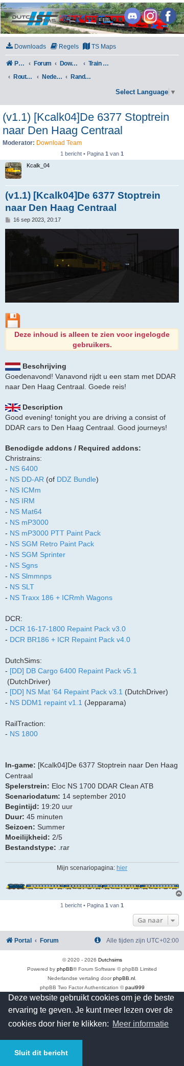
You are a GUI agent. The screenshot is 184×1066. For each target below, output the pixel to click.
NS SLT (22, 587)
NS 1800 (24, 734)
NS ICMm (25, 490)
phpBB (65, 969)
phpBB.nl (124, 978)
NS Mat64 (26, 511)
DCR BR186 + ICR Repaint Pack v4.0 (70, 639)
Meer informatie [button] (140, 1023)
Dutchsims (110, 960)
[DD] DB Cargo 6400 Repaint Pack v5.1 (73, 671)
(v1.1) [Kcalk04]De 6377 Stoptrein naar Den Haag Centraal (86, 124)
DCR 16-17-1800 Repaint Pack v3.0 (68, 629)
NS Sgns (24, 565)
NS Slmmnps (31, 576)
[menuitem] (25, 47)
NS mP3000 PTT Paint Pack (55, 533)
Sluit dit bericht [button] (41, 1053)
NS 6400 (24, 468)
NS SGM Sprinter (37, 554)
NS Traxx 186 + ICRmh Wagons (61, 597)
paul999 (135, 987)
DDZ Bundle (76, 479)
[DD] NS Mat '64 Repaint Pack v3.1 (66, 692)
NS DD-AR (27, 479)
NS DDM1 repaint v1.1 (46, 702)
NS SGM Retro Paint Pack (52, 544)
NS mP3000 (29, 522)
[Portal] (91, 18)
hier (122, 867)
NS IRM (22, 501)
